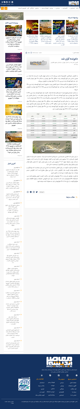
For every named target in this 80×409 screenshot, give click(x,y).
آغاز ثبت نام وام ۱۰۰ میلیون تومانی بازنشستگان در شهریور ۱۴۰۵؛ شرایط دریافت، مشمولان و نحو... (72, 39)
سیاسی (62, 383)
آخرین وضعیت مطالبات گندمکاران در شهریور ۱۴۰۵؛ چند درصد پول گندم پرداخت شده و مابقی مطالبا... (45, 39)
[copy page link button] (29, 53)
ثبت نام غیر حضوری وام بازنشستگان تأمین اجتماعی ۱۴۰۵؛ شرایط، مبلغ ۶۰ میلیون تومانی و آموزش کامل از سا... (13, 259)
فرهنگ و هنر (51, 382)
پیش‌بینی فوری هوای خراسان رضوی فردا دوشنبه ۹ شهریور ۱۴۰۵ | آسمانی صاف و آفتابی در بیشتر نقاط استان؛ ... (13, 284)
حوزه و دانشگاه (51, 392)
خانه (77, 8)
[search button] (2, 8)
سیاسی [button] (58, 8)
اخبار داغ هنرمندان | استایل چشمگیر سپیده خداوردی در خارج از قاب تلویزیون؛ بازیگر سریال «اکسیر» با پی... (13, 345)
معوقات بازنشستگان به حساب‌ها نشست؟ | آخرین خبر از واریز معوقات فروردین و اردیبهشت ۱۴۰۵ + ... (32, 39)
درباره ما (74, 392)
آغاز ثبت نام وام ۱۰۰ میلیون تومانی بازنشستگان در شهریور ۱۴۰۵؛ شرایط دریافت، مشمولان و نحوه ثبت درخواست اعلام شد (13, 42)
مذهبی (37, 8)
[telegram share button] (12, 2)
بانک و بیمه (41, 386)
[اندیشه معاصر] (74, 3)
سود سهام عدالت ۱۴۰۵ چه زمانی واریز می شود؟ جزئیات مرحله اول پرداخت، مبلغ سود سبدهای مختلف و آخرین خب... (13, 234)
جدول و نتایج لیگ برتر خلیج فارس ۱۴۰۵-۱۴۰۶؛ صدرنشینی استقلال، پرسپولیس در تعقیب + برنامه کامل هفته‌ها (13, 208)
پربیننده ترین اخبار (11, 23)
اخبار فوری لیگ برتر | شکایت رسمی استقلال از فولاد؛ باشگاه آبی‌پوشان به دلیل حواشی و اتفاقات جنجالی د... (13, 295)
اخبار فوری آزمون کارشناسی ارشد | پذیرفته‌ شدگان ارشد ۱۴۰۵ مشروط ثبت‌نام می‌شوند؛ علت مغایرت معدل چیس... (12, 333)
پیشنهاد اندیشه (73, 18)
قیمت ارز (42, 392)
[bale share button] (4, 2)
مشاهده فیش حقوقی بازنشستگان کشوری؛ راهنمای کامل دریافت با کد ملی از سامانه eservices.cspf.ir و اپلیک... (12, 272)
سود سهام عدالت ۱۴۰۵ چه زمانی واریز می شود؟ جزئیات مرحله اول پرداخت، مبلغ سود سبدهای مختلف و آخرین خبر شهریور (13, 121)
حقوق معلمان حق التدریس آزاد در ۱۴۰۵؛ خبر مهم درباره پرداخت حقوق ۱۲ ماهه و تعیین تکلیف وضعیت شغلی (14, 68)
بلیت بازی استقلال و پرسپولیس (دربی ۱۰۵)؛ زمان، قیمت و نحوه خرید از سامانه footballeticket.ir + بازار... (13, 247)
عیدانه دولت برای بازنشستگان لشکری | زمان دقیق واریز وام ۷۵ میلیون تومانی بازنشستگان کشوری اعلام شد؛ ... (12, 320)
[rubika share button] (2, 2)
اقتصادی (61, 392)
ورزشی (51, 8)
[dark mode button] (5, 8)
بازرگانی (32, 8)
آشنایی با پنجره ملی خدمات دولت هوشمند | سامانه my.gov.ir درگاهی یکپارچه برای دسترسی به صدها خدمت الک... (12, 307)
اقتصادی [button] (65, 8)
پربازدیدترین (51, 395)
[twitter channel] (76, 375)
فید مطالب (73, 389)
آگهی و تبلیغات (72, 386)
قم (28, 8)
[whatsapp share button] (28, 192)
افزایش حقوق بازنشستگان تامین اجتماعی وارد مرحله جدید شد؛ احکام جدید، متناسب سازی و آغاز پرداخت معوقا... (13, 221)
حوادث (53, 386)
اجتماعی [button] (72, 8)
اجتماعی (61, 395)
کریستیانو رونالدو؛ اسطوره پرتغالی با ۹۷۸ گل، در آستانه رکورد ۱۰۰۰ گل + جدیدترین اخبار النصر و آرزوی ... (12, 196)
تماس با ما (73, 395)
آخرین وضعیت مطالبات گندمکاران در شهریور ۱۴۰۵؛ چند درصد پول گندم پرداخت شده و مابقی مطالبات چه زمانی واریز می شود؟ (13, 148)
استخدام (42, 383)
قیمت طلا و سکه (40, 395)
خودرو (42, 389)
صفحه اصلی (76, 53)
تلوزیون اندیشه (22, 8)
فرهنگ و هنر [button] (45, 8)
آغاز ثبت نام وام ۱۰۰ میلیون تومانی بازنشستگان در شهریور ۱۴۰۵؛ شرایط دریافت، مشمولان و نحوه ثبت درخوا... (12, 173)
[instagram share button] (9, 2)
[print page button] (26, 53)
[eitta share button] (7, 2)
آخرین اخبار (12, 163)
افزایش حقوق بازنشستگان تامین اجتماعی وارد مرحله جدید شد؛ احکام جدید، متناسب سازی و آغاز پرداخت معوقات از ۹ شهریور (13, 94)
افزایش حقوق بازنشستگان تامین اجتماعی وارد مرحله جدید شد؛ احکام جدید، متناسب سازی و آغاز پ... (58, 40)
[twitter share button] (37, 192)
